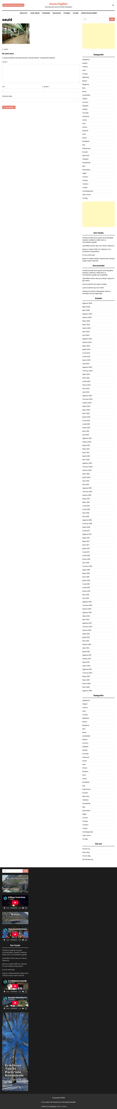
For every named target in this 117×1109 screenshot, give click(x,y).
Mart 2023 (86, 378)
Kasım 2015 (86, 591)
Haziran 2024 (87, 342)
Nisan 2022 (86, 410)
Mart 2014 (85, 620)
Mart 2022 (86, 413)
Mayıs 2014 (86, 616)
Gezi (83, 123)
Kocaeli (85, 152)
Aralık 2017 (86, 531)
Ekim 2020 (86, 460)
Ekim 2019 (85, 481)
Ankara (85, 67)
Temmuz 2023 (87, 371)
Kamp (84, 138)
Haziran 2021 (86, 442)
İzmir (84, 134)
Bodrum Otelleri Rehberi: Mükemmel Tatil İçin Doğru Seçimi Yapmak (15, 974)
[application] (15, 902)
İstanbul (67, 13)
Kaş (83, 145)
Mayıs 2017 (86, 538)
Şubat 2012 (86, 652)
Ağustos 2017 (87, 534)
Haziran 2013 (86, 630)
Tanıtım (85, 177)
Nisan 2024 (86, 346)
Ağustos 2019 (87, 488)
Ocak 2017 (86, 552)
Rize (83, 166)
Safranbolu (86, 170)
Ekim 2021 (85, 431)
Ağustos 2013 (87, 623)
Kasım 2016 (86, 559)
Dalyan (84, 99)
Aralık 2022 (86, 381)
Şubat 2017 (86, 548)
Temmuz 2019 (87, 492)
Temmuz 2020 (87, 467)
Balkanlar (57, 13)
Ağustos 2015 (87, 602)
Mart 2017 (85, 545)
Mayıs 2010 (86, 676)
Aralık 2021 (86, 424)
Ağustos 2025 (87, 314)
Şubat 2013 (86, 637)
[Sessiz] (23, 908)
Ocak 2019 (86, 506)
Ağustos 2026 (87, 303)
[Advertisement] (98, 36)
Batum (84, 81)
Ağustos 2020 (87, 463)
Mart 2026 (86, 310)
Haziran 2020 (87, 470)
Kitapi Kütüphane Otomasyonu (13, 5)
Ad (3, 87)
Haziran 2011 (86, 659)
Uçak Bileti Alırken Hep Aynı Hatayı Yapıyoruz (98, 246)
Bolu (83, 88)
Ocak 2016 (86, 584)
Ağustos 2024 (87, 339)
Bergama (85, 84)
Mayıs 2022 (86, 406)
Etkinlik (84, 109)
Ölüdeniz (85, 159)
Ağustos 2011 (86, 655)
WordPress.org (87, 859)
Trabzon (85, 184)
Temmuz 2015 (87, 605)
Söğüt (84, 173)
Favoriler (85, 113)
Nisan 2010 (86, 680)
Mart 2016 (85, 577)
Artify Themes (61, 1106)
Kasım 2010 (86, 666)
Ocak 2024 (86, 353)
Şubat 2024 (86, 349)
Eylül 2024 (85, 335)
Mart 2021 (85, 452)
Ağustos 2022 (87, 396)
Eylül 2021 (85, 435)
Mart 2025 (86, 325)
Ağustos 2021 (87, 438)
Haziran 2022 (86, 403)
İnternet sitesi (7, 96)
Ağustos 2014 (87, 612)
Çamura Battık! (87, 284)
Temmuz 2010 (87, 673)
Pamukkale (86, 163)
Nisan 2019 (86, 502)
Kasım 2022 (86, 385)
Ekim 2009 (86, 687)
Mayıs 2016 (86, 570)
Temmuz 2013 (87, 627)
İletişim (75, 13)
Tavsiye (85, 180)
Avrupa (85, 74)
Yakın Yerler (34, 13)
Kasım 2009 (86, 683)
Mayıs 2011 (85, 662)
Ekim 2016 (85, 563)
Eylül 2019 (85, 484)
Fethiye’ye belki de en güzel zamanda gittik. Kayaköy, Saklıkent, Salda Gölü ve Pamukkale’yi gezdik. (97, 240)
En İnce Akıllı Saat (88, 255)
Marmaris (85, 155)
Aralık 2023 (86, 357)
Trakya (84, 187)
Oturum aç (86, 849)
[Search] (113, 5)
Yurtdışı (85, 198)
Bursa (84, 91)
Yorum (5, 62)
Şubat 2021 (86, 456)
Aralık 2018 (86, 509)
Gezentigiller (58, 4)
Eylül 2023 (85, 364)
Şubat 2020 (86, 477)
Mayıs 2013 (86, 634)
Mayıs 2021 (86, 445)
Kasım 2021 (86, 428)
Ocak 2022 (86, 420)
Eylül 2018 (85, 516)
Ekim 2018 (85, 513)
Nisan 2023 (86, 374)
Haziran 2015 (86, 609)
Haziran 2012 (86, 644)
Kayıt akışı (86, 852)
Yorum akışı (86, 856)
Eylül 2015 (85, 598)
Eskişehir (85, 106)
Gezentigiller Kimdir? (89, 13)
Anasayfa (23, 13)
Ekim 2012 (85, 641)
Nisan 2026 (86, 307)
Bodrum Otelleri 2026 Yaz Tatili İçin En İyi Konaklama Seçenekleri (96, 250)
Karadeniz (46, 13)
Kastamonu (86, 148)
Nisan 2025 (86, 321)
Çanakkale (86, 95)
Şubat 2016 (86, 580)
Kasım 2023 (86, 360)
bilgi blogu (98, 293)
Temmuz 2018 (87, 524)
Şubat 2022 (86, 417)
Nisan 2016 (86, 573)
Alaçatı (84, 63)
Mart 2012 (85, 648)
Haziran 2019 (86, 495)
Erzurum (85, 102)
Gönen (84, 127)
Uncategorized (87, 191)
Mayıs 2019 (86, 499)
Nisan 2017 (86, 541)
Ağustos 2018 (87, 520)
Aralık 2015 (86, 588)
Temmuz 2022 (87, 399)
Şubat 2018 (86, 527)
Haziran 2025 (87, 317)
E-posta (45, 87)
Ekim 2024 (86, 332)
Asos (84, 70)
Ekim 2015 (85, 595)
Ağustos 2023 (87, 367)
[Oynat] (4, 908)
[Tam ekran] (26, 908)
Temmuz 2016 (87, 566)
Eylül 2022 (85, 392)
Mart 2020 (86, 474)
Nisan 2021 (86, 449)
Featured (85, 116)
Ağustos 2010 (87, 669)
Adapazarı (86, 60)
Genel (84, 120)
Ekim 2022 (85, 388)
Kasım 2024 (86, 328)
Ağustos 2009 (87, 691)
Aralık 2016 (86, 556)
